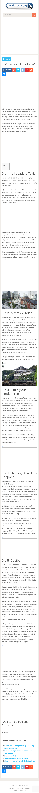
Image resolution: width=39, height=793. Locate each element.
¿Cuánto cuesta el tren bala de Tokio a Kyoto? (20, 761)
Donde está (14, 785)
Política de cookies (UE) (20, 790)
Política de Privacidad (23, 788)
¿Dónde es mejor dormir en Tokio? (16, 758)
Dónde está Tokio (10, 756)
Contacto (12, 788)
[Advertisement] (19, 36)
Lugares (7, 59)
